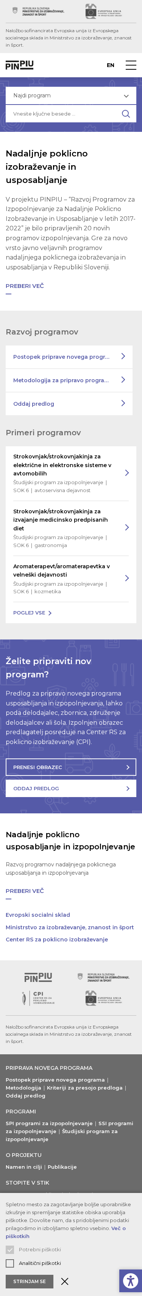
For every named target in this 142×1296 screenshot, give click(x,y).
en (110, 65)
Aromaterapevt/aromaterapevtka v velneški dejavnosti (61, 579)
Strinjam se (29, 1281)
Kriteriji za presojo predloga (85, 1088)
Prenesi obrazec (37, 767)
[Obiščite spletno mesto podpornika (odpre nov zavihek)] (38, 11)
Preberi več (25, 285)
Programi (21, 1111)
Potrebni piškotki (40, 1249)
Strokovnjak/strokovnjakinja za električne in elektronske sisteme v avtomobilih (62, 473)
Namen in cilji (24, 1167)
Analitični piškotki (40, 1263)
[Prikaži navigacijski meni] (131, 65)
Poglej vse (29, 613)
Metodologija (23, 1088)
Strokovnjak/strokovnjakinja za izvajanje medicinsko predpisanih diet (60, 528)
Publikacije (62, 1167)
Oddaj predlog (33, 403)
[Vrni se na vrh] (38, 977)
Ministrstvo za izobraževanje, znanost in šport (70, 927)
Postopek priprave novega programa (65, 356)
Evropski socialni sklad (38, 914)
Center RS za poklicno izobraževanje (57, 939)
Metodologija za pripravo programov (64, 380)
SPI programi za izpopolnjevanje (49, 1123)
